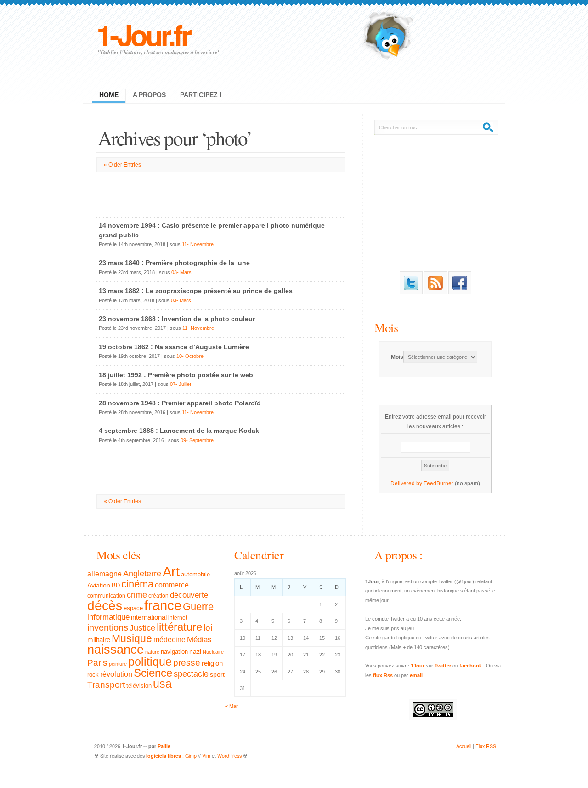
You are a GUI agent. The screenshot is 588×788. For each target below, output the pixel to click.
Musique (132, 638)
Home (109, 94)
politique (150, 661)
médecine (169, 640)
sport (217, 674)
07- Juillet (180, 384)
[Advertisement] (220, 193)
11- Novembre (198, 244)
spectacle (191, 674)
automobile (195, 574)
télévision (139, 686)
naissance (115, 649)
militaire (98, 640)
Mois (386, 327)
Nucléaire (213, 652)
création (158, 595)
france (162, 605)
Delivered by (407, 483)
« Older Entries (122, 164)
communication (106, 595)
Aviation (98, 585)
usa (162, 684)
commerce (172, 585)
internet (177, 618)
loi (208, 628)
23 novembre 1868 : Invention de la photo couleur (177, 318)
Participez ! (201, 94)
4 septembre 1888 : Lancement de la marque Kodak (179, 430)
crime (137, 594)
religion (212, 663)
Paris (97, 662)
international (149, 617)
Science (153, 673)
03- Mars (181, 272)
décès (104, 605)
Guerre (198, 606)
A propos (149, 94)
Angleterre (142, 573)
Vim (206, 755)
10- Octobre (190, 356)
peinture (118, 664)
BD (116, 585)
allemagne (104, 573)
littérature (179, 627)
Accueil (463, 745)
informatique (108, 617)
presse (186, 662)
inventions (107, 627)
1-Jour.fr (143, 34)
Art (171, 571)
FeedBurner (438, 483)
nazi (195, 651)
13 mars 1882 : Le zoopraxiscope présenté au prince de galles (196, 290)
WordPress (229, 755)
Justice (142, 628)
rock (93, 674)
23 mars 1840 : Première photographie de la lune (174, 262)
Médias (199, 639)
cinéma (137, 584)
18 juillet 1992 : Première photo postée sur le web (176, 375)
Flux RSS (485, 745)
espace (133, 608)
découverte (189, 595)
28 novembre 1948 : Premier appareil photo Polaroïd (180, 403)
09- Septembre (197, 440)
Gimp (191, 755)
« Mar (231, 706)
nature (152, 652)
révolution (116, 674)
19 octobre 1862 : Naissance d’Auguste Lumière (174, 347)
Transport (106, 685)
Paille (164, 745)
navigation (174, 652)
